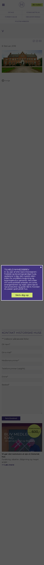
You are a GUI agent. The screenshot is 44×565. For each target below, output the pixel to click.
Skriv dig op (22, 295)
